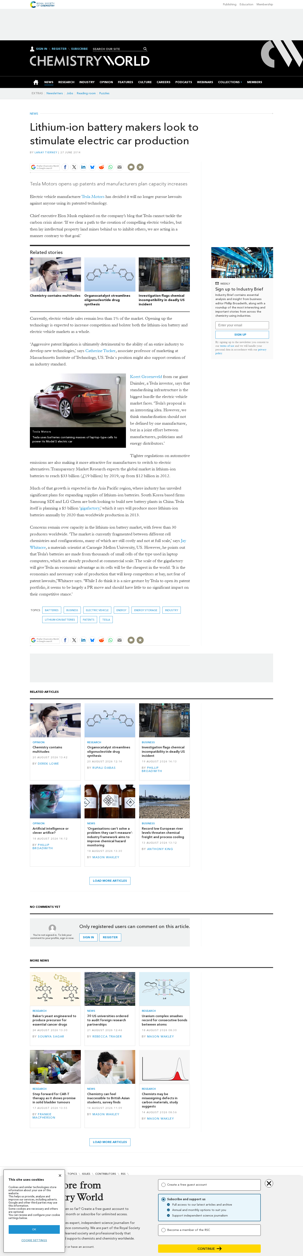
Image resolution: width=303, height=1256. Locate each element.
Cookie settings (34, 1240)
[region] (34, 1211)
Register (59, 49)
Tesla (106, 619)
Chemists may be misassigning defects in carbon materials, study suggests (160, 1100)
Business (72, 610)
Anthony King (160, 849)
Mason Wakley (106, 857)
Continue (206, 1249)
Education (246, 4)
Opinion (39, 742)
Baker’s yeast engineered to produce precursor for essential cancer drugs (54, 1020)
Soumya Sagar (51, 1036)
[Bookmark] (140, 167)
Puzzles (104, 93)
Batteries (52, 610)
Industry (171, 610)
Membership (265, 4)
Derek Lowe (48, 763)
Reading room (86, 93)
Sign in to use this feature (170, 157)
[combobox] (118, 49)
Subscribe (79, 49)
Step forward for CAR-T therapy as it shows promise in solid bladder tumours (54, 1098)
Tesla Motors (93, 196)
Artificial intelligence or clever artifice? (51, 831)
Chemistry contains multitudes (55, 296)
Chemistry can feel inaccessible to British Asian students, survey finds (108, 1098)
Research (94, 742)
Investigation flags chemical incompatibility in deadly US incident (162, 300)
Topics (72, 1173)
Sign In (41, 49)
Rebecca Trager (107, 1036)
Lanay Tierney (46, 152)
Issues (86, 1173)
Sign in (88, 937)
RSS (123, 1173)
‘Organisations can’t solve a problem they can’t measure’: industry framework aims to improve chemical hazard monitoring (110, 837)
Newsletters (55, 93)
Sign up (240, 334)
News (34, 113)
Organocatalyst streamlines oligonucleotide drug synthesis (107, 300)
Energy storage (145, 610)
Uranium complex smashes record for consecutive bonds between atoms (164, 1020)
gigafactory (90, 508)
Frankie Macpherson (44, 1116)
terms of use (227, 345)
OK (34, 1229)
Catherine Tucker (100, 350)
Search (145, 48)
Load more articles (110, 881)
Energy (121, 610)
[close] (189, 157)
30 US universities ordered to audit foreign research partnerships (107, 1020)
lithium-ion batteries (60, 619)
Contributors (105, 1173)
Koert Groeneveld (146, 376)
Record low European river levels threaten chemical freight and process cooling (163, 833)
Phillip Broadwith (152, 769)
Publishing (229, 4)
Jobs (70, 93)
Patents (88, 619)
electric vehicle (97, 610)
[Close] (60, 1175)
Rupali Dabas (104, 768)
